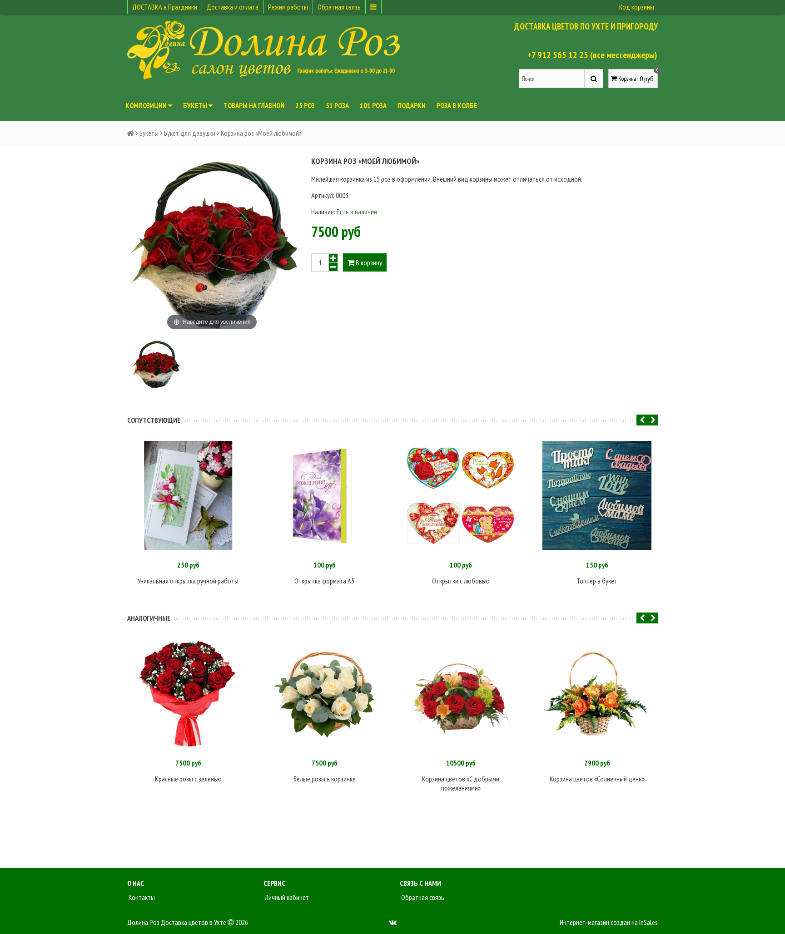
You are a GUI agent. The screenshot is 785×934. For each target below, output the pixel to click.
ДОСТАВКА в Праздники (164, 6)
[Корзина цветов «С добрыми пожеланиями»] (461, 693)
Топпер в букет (596, 580)
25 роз (305, 105)
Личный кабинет (286, 897)
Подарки (411, 105)
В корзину (368, 262)
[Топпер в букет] (597, 495)
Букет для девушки (189, 133)
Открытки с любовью (461, 580)
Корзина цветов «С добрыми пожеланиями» (460, 783)
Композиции (146, 105)
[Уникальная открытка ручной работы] (188, 495)
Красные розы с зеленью (188, 778)
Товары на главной (254, 105)
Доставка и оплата (232, 6)
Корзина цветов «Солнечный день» (597, 778)
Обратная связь (339, 6)
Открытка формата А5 (324, 580)
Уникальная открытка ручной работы (188, 580)
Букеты (196, 105)
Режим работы (288, 6)
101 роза (373, 105)
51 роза (337, 105)
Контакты (141, 897)
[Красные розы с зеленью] (188, 693)
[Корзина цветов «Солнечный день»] (597, 693)
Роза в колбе (457, 105)
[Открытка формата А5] (324, 495)
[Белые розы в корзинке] (324, 693)
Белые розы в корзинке (324, 778)
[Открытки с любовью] (461, 495)
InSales (648, 922)
